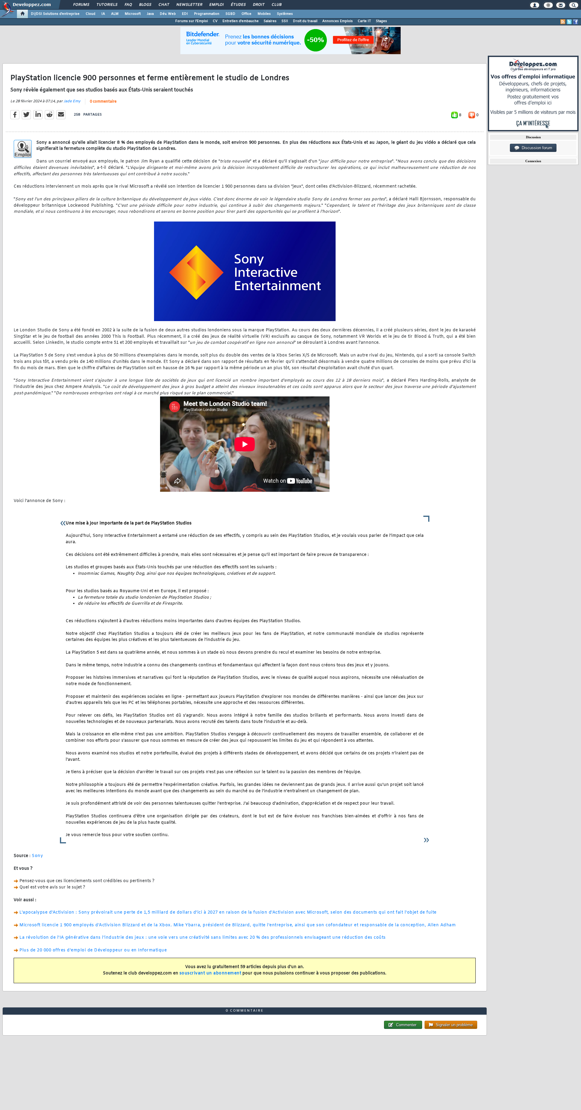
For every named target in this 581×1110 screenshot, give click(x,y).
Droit (258, 4)
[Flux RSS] (562, 21)
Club (276, 4)
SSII (284, 21)
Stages (381, 21)
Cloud (90, 14)
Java (150, 14)
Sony (37, 856)
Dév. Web (168, 14)
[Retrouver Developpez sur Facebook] (575, 21)
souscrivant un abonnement (210, 973)
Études (238, 4)
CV (215, 21)
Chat (163, 4)
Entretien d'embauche (240, 21)
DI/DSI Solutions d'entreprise (55, 14)
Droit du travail (305, 21)
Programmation (206, 14)
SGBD (230, 14)
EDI (185, 14)
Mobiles (264, 14)
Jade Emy (72, 101)
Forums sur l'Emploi (191, 21)
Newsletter (189, 4)
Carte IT (364, 21)
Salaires (270, 21)
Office (246, 14)
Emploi (216, 4)
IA (103, 14)
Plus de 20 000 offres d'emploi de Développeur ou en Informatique (93, 950)
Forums (81, 4)
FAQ (128, 4)
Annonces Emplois (337, 21)
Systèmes (285, 14)
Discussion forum (535, 148)
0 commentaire (103, 101)
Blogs (145, 4)
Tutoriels (107, 4)
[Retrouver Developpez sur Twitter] (569, 21)
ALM (115, 14)
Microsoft (133, 14)
